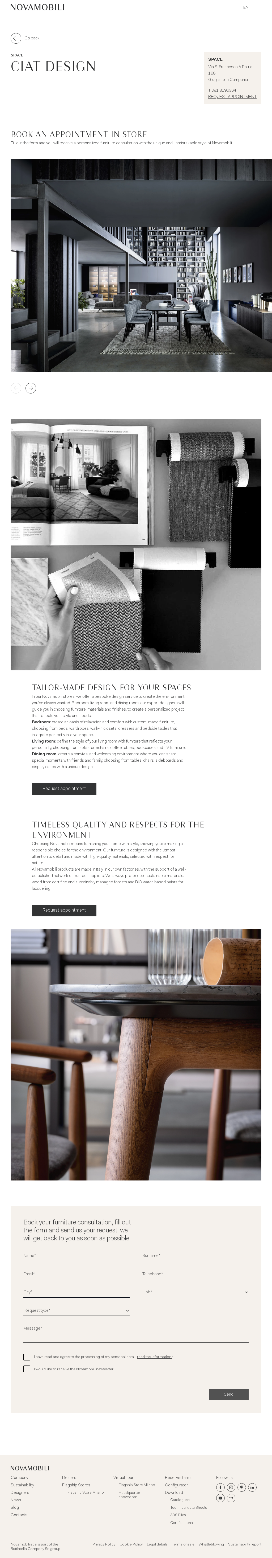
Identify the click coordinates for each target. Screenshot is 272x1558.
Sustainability (22, 1485)
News (16, 1500)
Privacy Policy (103, 1545)
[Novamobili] (37, 8)
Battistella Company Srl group (35, 1549)
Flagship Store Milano (85, 1493)
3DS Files (178, 1515)
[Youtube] (220, 1498)
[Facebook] (220, 1487)
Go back (32, 38)
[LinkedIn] (252, 1487)
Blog (15, 1508)
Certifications (181, 1523)
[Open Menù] (257, 8)
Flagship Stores (76, 1485)
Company (19, 1478)
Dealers (69, 1478)
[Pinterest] (241, 1487)
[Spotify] (231, 1498)
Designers (20, 1493)
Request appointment (232, 97)
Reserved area (178, 1478)
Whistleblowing (211, 1545)
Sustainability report (244, 1545)
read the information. (154, 1357)
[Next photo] (31, 388)
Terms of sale (183, 1545)
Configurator (176, 1485)
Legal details (157, 1545)
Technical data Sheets (188, 1508)
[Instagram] (231, 1487)
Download (174, 1493)
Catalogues (180, 1500)
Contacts (19, 1515)
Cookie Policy (131, 1545)
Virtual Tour (123, 1478)
